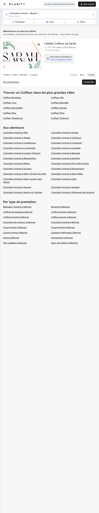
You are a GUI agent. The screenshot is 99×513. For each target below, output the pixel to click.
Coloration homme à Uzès (64, 179)
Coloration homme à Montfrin (65, 158)
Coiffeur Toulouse (60, 118)
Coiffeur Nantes (59, 108)
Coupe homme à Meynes (15, 232)
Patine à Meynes (11, 237)
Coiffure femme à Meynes (63, 212)
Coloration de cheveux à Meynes (19, 222)
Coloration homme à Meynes (65, 222)
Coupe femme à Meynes (63, 227)
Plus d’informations (11, 82)
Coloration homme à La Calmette (19, 148)
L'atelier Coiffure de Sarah (60, 43)
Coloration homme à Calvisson (66, 137)
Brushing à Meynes (60, 207)
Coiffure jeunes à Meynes (63, 217)
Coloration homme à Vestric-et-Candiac (22, 192)
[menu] (4, 4)
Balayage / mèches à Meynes (17, 207)
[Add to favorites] (38, 44)
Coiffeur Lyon (9, 102)
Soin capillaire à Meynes (15, 243)
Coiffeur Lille (57, 97)
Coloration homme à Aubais (16, 137)
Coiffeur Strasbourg (13, 118)
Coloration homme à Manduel (65, 153)
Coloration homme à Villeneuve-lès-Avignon (72, 192)
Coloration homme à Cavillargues (19, 143)
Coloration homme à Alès (15, 132)
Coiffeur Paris (58, 113)
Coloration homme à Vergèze (65, 187)
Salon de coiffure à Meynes (64, 243)
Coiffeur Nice (9, 113)
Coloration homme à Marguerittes (19, 158)
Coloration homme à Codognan (66, 143)
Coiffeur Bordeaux (12, 97)
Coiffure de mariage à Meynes (17, 212)
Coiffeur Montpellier (13, 108)
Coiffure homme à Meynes (16, 217)
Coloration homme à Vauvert (17, 187)
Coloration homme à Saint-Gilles (67, 174)
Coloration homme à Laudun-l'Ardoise (21, 153)
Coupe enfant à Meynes (15, 227)
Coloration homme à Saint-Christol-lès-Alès (24, 174)
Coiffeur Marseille (59, 102)
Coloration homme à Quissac (17, 168)
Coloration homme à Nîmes (16, 163)
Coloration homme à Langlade (66, 148)
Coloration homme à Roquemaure (67, 168)
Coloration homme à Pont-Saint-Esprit (70, 163)
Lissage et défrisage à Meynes (66, 232)
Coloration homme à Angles (64, 132)
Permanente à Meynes (62, 237)
